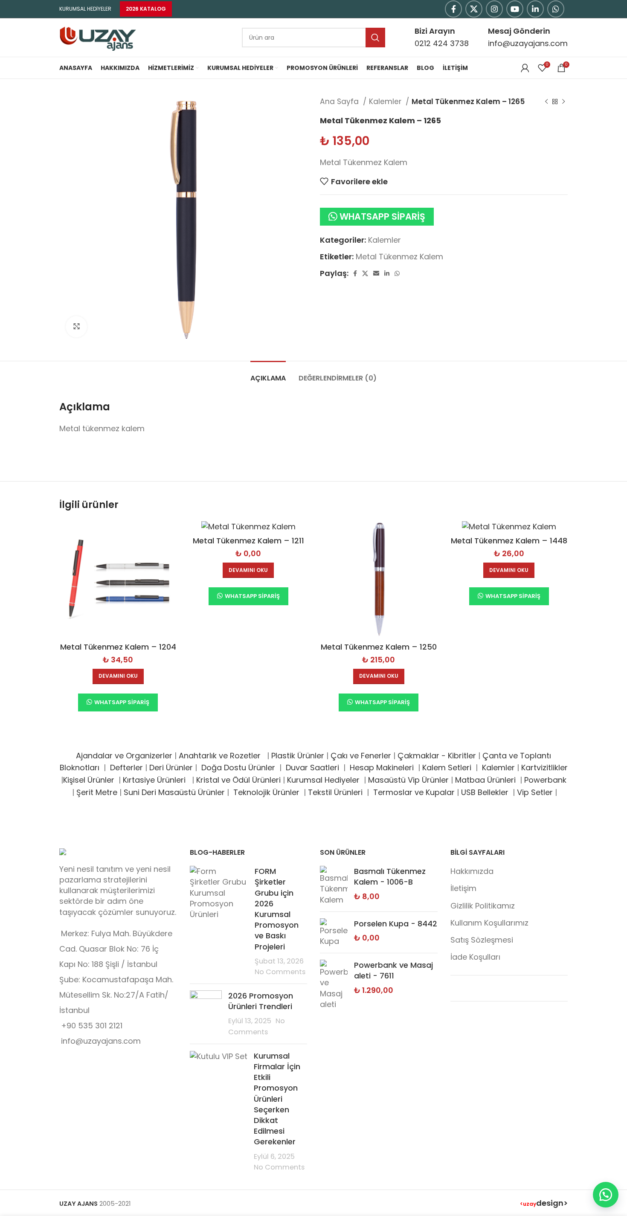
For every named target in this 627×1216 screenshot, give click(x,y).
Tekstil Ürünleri (336, 792)
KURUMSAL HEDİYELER (85, 8)
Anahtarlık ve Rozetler (222, 755)
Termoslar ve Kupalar (414, 792)
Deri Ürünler (171, 767)
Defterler (126, 767)
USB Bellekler (484, 792)
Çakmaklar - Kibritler (437, 755)
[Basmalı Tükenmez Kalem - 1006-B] (334, 885)
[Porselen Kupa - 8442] (334, 932)
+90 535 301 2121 (91, 1025)
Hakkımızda (471, 871)
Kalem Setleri (446, 767)
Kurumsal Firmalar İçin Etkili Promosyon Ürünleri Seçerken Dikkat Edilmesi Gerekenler (277, 1099)
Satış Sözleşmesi (481, 939)
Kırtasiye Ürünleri (156, 780)
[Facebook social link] (453, 8)
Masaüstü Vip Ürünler (408, 780)
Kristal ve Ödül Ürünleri (238, 780)
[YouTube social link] (514, 8)
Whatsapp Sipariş (382, 216)
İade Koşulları (475, 957)
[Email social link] (376, 273)
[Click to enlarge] (76, 326)
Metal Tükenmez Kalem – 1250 (379, 646)
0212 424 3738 (442, 43)
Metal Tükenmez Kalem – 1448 (509, 540)
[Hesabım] (525, 67)
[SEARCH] (375, 37)
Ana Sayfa (340, 101)
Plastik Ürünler (297, 755)
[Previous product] (546, 102)
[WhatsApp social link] (555, 8)
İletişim (463, 888)
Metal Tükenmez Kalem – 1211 (248, 540)
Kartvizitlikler (544, 767)
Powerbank (545, 780)
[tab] (268, 374)
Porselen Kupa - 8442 (395, 923)
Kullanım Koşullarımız (489, 922)
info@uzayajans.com (528, 43)
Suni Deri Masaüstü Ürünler (174, 792)
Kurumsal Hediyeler (323, 780)
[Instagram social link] (494, 8)
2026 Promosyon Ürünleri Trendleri (260, 1001)
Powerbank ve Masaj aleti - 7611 (393, 970)
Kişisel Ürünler (89, 780)
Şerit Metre (96, 792)
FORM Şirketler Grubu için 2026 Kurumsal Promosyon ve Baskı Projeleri (277, 909)
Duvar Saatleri (314, 767)
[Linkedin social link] (535, 8)
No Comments (280, 972)
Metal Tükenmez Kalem (399, 256)
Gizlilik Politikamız (482, 905)
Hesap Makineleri (382, 767)
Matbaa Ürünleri (485, 780)
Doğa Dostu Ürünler (239, 767)
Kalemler (386, 101)
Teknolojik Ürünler (267, 792)
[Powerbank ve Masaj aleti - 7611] (334, 985)
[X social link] (473, 8)
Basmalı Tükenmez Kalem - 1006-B (390, 876)
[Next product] (563, 102)
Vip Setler (535, 792)
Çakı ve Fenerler (361, 755)
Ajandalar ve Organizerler (124, 755)
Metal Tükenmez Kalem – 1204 (118, 646)
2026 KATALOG (146, 8)
